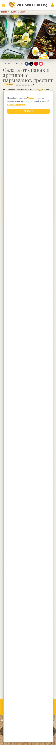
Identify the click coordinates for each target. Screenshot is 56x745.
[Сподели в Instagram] (41, 64)
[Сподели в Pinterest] (36, 64)
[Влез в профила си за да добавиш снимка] (38, 54)
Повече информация (16, 104)
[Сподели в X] (31, 64)
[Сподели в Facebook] (27, 64)
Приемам (28, 111)
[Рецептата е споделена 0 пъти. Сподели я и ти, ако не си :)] (17, 64)
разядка (39, 89)
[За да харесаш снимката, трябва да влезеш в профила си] (51, 54)
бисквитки (33, 98)
